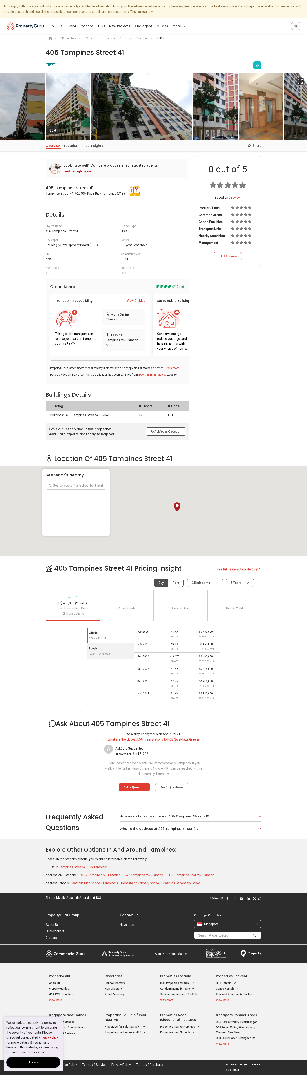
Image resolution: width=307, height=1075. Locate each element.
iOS (98, 897)
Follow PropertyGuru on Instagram (234, 898)
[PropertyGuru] (25, 25)
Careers (51, 937)
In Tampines (99, 867)
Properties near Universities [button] (178, 1026)
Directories (113, 976)
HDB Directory (113, 988)
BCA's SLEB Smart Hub (152, 374)
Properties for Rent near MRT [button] (123, 1032)
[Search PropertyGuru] (254, 935)
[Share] (257, 65)
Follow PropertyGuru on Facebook (227, 898)
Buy (51, 26)
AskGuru (54, 983)
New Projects (119, 26)
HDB (101, 26)
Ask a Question (134, 787)
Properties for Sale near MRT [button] (123, 1026)
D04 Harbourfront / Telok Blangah (236, 1022)
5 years (236, 583)
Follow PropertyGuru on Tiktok (259, 898)
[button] (177, 506)
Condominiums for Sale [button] (175, 988)
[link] (116, 168)
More (177, 26)
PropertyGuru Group (62, 915)
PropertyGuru (60, 976)
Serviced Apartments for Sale (179, 994)
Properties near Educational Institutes (178, 1017)
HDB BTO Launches (61, 994)
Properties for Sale (175, 976)
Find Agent (143, 26)
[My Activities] (295, 26)
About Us (52, 924)
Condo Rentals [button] (225, 988)
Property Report (216, 953)
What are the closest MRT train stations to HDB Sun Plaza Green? (153, 739)
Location (71, 145)
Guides (162, 26)
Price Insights (92, 145)
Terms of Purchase (149, 1064)
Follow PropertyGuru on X (254, 898)
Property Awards (119, 953)
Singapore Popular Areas (236, 1015)
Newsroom (127, 924)
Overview (53, 145)
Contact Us (129, 915)
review (235, 197)
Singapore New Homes (67, 1015)
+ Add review (227, 256)
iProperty (251, 953)
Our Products (55, 931)
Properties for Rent (231, 976)
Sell (61, 26)
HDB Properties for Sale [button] (175, 983)
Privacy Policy (48, 1037)
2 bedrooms (201, 583)
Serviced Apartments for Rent (235, 994)
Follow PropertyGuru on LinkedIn (248, 898)
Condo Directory (115, 983)
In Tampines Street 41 (72, 867)
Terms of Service (94, 1064)
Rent (72, 26)
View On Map (136, 301)
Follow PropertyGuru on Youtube (241, 898)
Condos (87, 26)
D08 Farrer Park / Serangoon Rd (235, 1038)
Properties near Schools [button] (175, 1032)
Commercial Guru (65, 953)
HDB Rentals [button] (224, 983)
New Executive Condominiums (68, 1027)
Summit (172, 953)
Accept (33, 1062)
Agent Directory (114, 994)
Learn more (172, 368)
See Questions (172, 787)
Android (85, 897)
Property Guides (59, 988)
